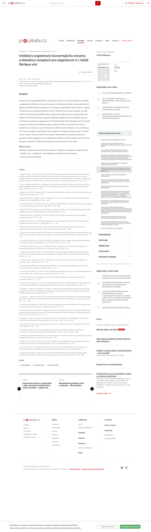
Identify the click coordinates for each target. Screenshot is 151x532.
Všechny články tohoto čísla (109, 133)
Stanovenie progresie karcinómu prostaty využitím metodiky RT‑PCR (114, 163)
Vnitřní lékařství (46, 51)
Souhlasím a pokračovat (130, 527)
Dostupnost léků (110, 439)
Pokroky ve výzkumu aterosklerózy (112, 228)
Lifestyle (54, 431)
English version (87, 72)
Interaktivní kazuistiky (85, 428)
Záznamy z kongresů (85, 448)
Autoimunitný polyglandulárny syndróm (113, 140)
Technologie (56, 428)
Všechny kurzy (102, 393)
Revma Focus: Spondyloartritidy (109, 364)
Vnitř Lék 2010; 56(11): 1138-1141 (41, 83)
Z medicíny (55, 424)
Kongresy (99, 40)
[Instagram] (126, 468)
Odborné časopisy (35, 51)
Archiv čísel (103, 240)
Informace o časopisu (107, 257)
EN (148, 3)
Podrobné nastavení (108, 527)
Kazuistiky (55, 442)
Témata (90, 40)
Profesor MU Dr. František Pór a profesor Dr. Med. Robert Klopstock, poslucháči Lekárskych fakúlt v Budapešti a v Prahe (116, 223)
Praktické (108, 430)
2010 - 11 (55, 51)
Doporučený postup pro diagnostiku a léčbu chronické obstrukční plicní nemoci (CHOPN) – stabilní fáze (37, 385)
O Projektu (27, 431)
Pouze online (104, 251)
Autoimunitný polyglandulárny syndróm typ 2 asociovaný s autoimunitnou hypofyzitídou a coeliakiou (115, 202)
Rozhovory (55, 435)
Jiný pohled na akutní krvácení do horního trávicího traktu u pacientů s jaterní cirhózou (115, 150)
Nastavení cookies (30, 437)
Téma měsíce (56, 445)
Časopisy (80, 40)
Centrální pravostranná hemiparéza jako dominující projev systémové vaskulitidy (113, 217)
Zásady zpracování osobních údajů (93, 469)
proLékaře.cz (12, 4)
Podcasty (115, 40)
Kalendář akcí (109, 435)
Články (61, 40)
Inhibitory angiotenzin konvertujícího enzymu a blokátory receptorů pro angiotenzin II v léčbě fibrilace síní (116, 169)
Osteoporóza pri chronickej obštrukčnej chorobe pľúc (113, 175)
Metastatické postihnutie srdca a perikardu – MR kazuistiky (71, 384)
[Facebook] (122, 468)
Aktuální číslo (104, 246)
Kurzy (80, 424)
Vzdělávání (71, 40)
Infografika (55, 438)
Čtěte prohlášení (75, 469)
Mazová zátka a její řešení (107, 330)
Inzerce (26, 428)
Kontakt (26, 425)
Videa (107, 40)
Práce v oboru (127, 40)
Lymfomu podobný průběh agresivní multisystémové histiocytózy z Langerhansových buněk (116, 144)
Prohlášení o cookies (30, 434)
